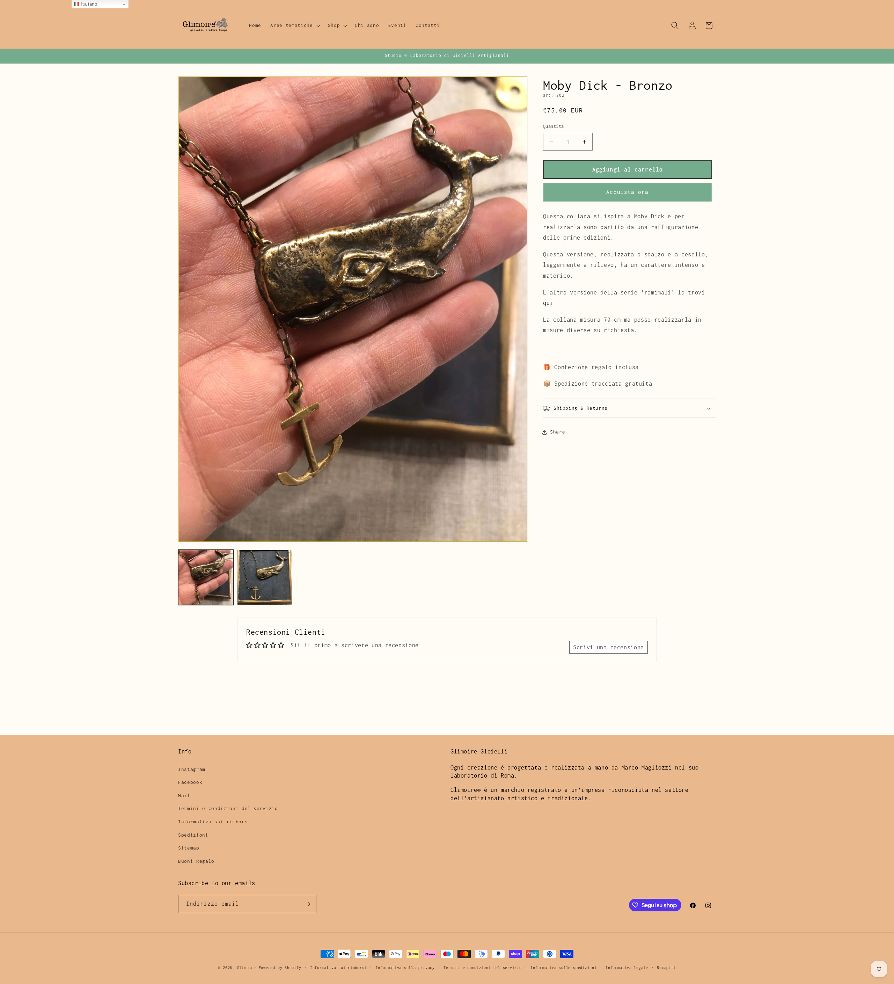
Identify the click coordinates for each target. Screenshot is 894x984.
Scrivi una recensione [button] (608, 647)
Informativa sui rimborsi (214, 821)
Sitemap (188, 848)
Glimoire (246, 967)
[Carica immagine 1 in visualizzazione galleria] (205, 577)
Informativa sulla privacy (405, 967)
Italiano (88, 4)
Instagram (191, 769)
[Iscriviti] (307, 904)
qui (548, 303)
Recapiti (666, 967)
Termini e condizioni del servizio (228, 808)
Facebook (190, 782)
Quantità (553, 126)
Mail (184, 795)
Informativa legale (627, 967)
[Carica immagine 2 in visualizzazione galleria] (264, 577)
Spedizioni (193, 835)
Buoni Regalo (196, 861)
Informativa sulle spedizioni (563, 967)
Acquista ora (627, 192)
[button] (294, 25)
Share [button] (557, 432)
